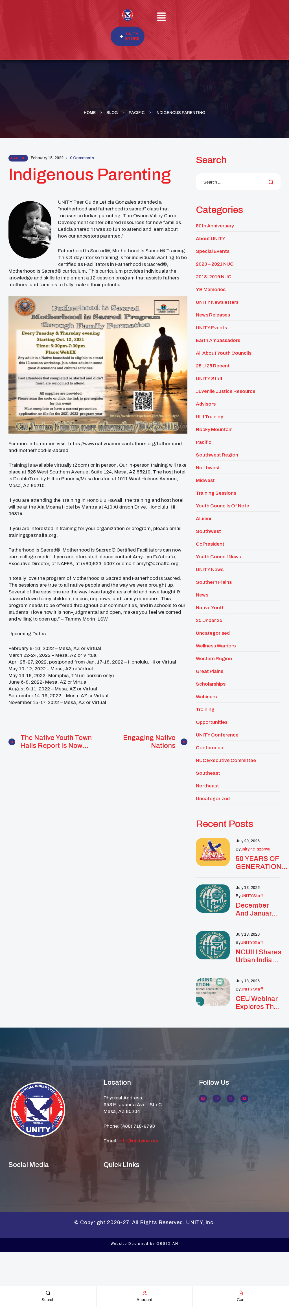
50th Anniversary (215, 226)
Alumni (203, 518)
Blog (112, 112)
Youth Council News (218, 556)
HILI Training (210, 416)
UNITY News (210, 569)
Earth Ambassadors (218, 340)
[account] (144, 1293)
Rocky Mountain (214, 429)
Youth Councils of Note (222, 506)
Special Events (212, 251)
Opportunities (211, 722)
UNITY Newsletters (217, 302)
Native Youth (210, 607)
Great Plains (209, 671)
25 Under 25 (209, 620)
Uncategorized (213, 798)
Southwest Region (217, 455)
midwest (205, 480)
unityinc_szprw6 (255, 849)
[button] (161, 17)
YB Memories (210, 289)
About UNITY (210, 238)
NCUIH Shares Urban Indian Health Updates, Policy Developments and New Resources (259, 956)
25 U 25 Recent (213, 366)
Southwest (208, 531)
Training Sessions (216, 493)
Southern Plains (214, 582)
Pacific (137, 112)
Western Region (214, 658)
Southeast (208, 773)
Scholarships (210, 684)
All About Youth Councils (223, 353)
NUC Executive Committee (226, 760)
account (145, 1300)
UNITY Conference (217, 735)
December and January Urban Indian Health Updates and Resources (256, 909)
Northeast (207, 786)
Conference (209, 747)
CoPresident (210, 544)
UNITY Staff (209, 378)
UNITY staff (251, 896)
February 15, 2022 (47, 158)
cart (241, 1300)
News (202, 595)
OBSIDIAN (167, 1244)
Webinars (206, 696)
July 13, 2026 (248, 888)
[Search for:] (238, 182)
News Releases (213, 315)
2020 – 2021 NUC (215, 264)
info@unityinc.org (139, 1141)
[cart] (241, 1293)
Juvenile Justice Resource (225, 391)
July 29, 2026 (248, 841)
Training (205, 709)
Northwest (208, 467)
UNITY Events (211, 327)
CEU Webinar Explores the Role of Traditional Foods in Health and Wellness (257, 1003)
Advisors (206, 404)
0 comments (82, 158)
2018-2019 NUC (213, 276)
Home (90, 112)
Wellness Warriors (216, 646)
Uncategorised (213, 633)
